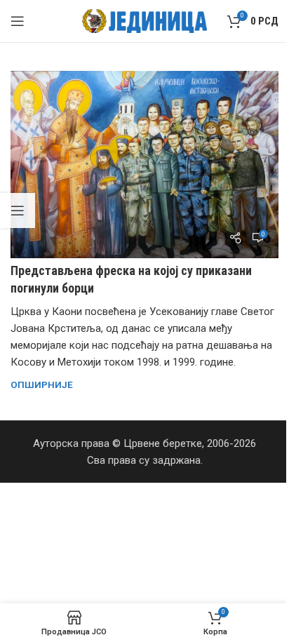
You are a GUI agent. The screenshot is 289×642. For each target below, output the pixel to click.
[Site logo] (145, 20)
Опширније (42, 384)
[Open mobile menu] (18, 21)
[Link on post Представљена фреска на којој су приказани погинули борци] (144, 164)
